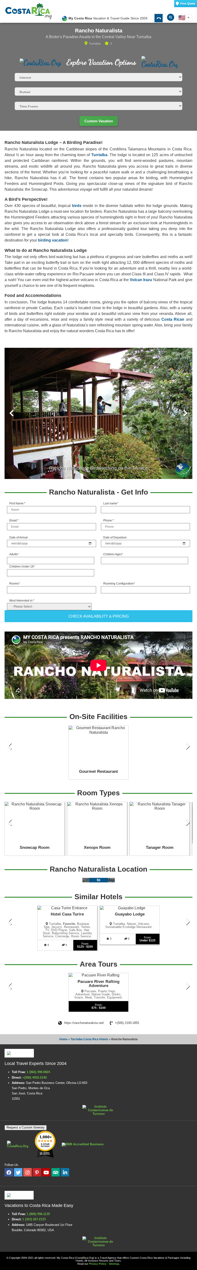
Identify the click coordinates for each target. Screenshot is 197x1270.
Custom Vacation (98, 121)
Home (63, 1039)
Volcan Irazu (141, 280)
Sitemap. (114, 1263)
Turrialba (99, 155)
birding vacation (53, 240)
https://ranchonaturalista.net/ (84, 1023)
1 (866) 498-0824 (38, 1072)
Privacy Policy (97, 1263)
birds (76, 206)
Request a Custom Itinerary (25, 1127)
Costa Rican (173, 319)
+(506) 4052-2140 (35, 1077)
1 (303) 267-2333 (34, 1219)
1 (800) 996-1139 (38, 1214)
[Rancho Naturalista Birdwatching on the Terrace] (98, 413)
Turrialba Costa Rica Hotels (89, 1039)
